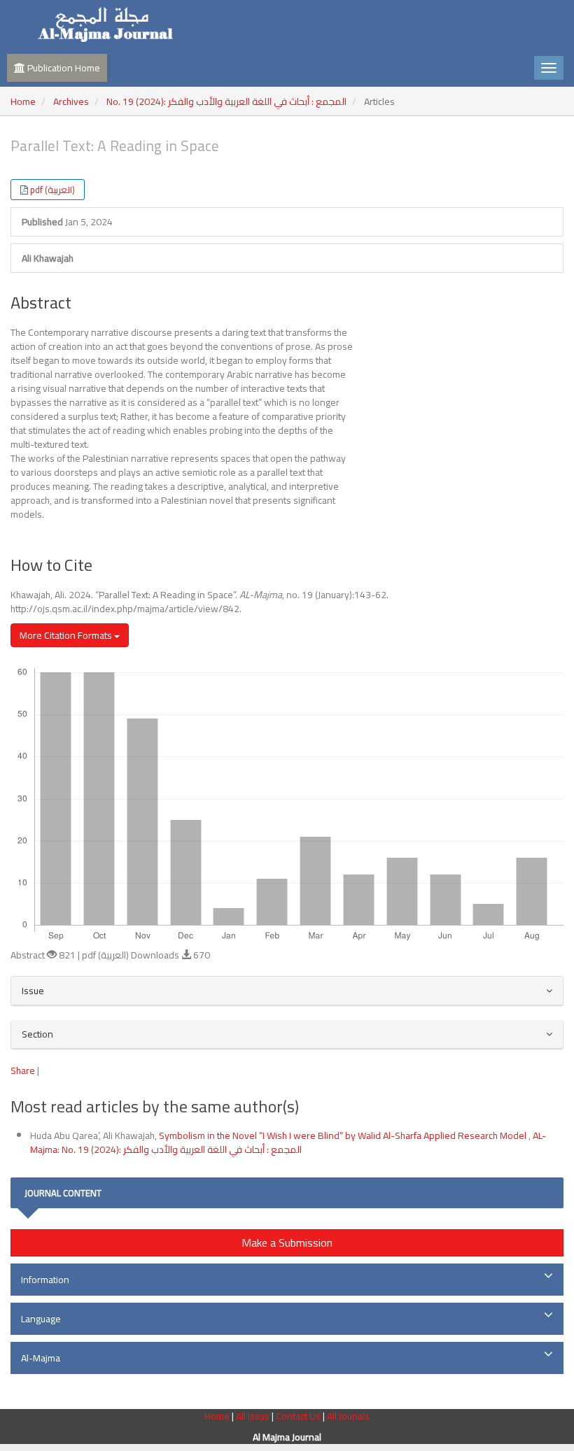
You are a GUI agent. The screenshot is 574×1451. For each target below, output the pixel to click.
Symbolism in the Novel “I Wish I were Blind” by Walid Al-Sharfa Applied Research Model (343, 1135)
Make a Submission (286, 1242)
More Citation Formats (67, 635)
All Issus (253, 1416)
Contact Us (299, 1416)
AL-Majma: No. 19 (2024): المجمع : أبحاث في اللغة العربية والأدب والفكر (288, 1142)
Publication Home (62, 68)
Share (22, 1070)
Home (23, 101)
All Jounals (348, 1416)
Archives (71, 101)
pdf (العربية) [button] (52, 189)
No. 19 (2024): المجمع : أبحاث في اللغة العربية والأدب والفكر (226, 101)
